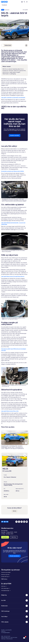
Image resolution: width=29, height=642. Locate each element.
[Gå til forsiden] (4, 2)
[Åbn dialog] (24, 455)
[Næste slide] (26, 443)
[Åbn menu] (27, 2)
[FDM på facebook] (16, 522)
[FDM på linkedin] (24, 522)
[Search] (24, 2)
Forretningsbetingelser (5, 632)
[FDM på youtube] (27, 522)
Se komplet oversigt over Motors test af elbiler (12, 171)
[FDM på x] (19, 522)
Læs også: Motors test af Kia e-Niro (10, 411)
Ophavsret (3, 631)
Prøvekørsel (4, 4)
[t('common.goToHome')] (4, 522)
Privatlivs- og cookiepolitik (6, 630)
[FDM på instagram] (22, 522)
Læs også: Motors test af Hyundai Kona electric (12, 276)
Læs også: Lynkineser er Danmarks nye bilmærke (13, 97)
